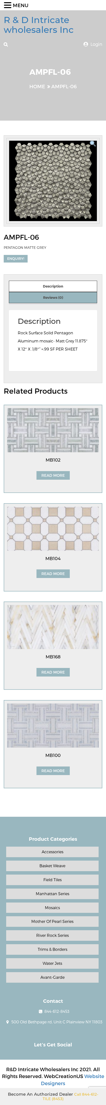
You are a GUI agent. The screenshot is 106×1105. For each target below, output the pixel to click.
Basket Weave (52, 865)
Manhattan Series (52, 893)
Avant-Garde (52, 977)
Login (96, 44)
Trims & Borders (52, 949)
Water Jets (52, 963)
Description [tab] (53, 286)
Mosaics (52, 907)
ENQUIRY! (15, 258)
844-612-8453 (56, 1011)
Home (37, 86)
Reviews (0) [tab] (53, 297)
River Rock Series (52, 935)
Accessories (52, 851)
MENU (20, 5)
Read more (53, 475)
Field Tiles (52, 879)
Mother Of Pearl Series (52, 921)
